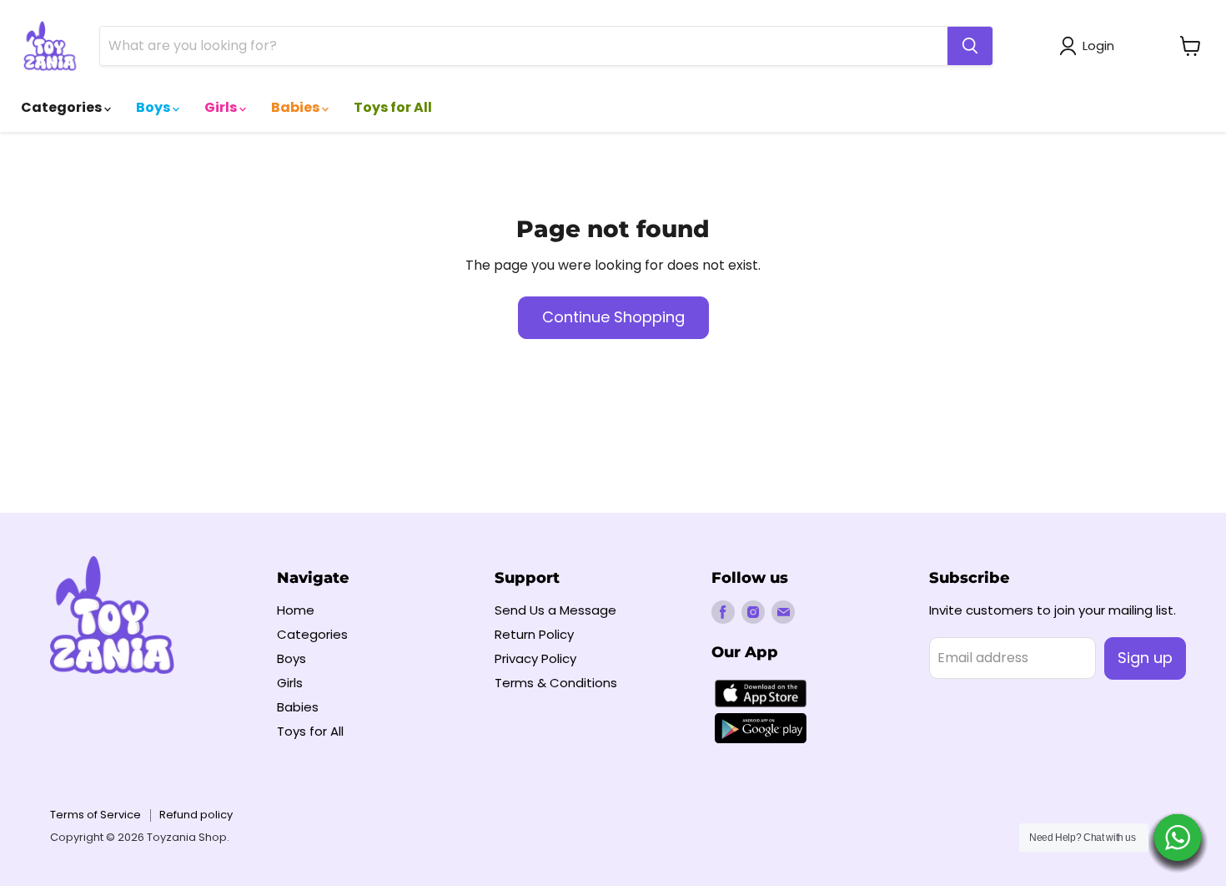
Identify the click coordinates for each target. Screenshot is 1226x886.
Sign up (1145, 657)
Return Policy (534, 634)
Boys (154, 107)
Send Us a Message (555, 610)
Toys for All (393, 107)
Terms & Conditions (556, 682)
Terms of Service (95, 815)
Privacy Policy (535, 658)
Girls (221, 107)
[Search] (969, 46)
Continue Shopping (613, 316)
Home (295, 610)
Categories (62, 107)
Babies (296, 107)
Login (1098, 45)
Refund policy (196, 815)
